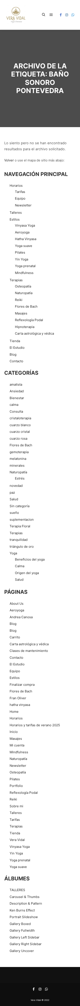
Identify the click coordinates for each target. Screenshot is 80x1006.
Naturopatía (23, 293)
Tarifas (20, 192)
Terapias (16, 280)
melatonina (18, 459)
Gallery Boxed (20, 924)
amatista (16, 384)
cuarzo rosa (18, 438)
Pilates (20, 252)
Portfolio (16, 786)
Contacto (16, 361)
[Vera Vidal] (15, 15)
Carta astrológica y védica (34, 333)
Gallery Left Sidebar (24, 937)
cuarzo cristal (20, 432)
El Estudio (17, 348)
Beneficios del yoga (30, 559)
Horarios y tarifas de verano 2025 (35, 725)
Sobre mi (16, 806)
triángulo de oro (22, 546)
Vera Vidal (17, 840)
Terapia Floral (20, 526)
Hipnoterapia (24, 327)
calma (14, 405)
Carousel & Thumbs (24, 897)
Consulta (16, 411)
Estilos (15, 219)
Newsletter (23, 205)
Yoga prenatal (25, 266)
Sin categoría (19, 506)
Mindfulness (24, 273)
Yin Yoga (21, 259)
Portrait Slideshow (24, 917)
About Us (16, 603)
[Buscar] (43, 15)
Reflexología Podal (29, 320)
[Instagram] (67, 15)
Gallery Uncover (22, 951)
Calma (19, 566)
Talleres (16, 213)
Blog (13, 354)
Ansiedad (17, 391)
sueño (14, 513)
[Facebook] (60, 15)
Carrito (15, 637)
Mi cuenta (17, 745)
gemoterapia (19, 452)
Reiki (18, 300)
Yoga (13, 553)
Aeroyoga (22, 232)
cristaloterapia (20, 418)
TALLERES (17, 890)
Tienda (15, 341)
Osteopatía (23, 286)
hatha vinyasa (20, 705)
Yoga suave (23, 246)
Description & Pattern (26, 903)
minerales (17, 465)
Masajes (21, 313)
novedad (16, 486)
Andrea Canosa (21, 617)
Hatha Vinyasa (25, 239)
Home (14, 712)
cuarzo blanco (20, 425)
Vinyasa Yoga (25, 225)
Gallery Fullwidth (22, 930)
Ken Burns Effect (22, 910)
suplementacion (22, 519)
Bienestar (17, 398)
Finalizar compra (22, 685)
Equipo (20, 198)
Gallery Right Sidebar (26, 944)
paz (12, 492)
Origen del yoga (27, 573)
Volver (9, 160)
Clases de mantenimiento (29, 651)
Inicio (14, 732)
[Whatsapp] (73, 15)
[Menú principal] (51, 15)
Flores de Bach (26, 306)
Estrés (20, 478)
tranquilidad (19, 540)
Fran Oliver (18, 698)
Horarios (16, 185)
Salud (14, 499)
